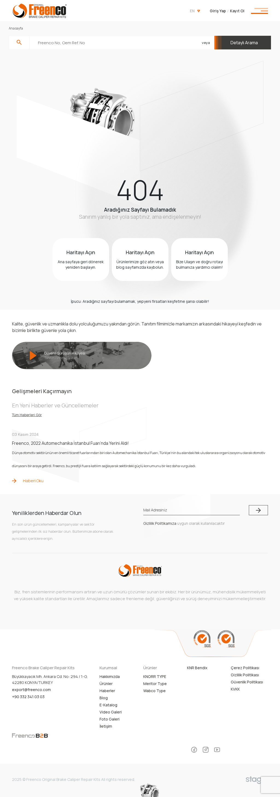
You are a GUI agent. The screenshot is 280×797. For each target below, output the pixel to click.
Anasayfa (16, 28)
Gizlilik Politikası (245, 674)
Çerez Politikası (245, 667)
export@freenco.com (31, 689)
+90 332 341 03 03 (28, 696)
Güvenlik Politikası (247, 682)
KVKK (235, 689)
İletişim (106, 726)
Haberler (107, 690)
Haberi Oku (33, 480)
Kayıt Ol (237, 10)
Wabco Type (154, 690)
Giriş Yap (218, 10)
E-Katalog (108, 704)
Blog (104, 697)
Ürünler (106, 683)
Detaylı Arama (244, 43)
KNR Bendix (197, 667)
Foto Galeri (109, 719)
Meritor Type (155, 683)
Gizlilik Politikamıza (159, 523)
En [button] (192, 10)
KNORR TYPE (154, 676)
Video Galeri (111, 712)
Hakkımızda (110, 676)
